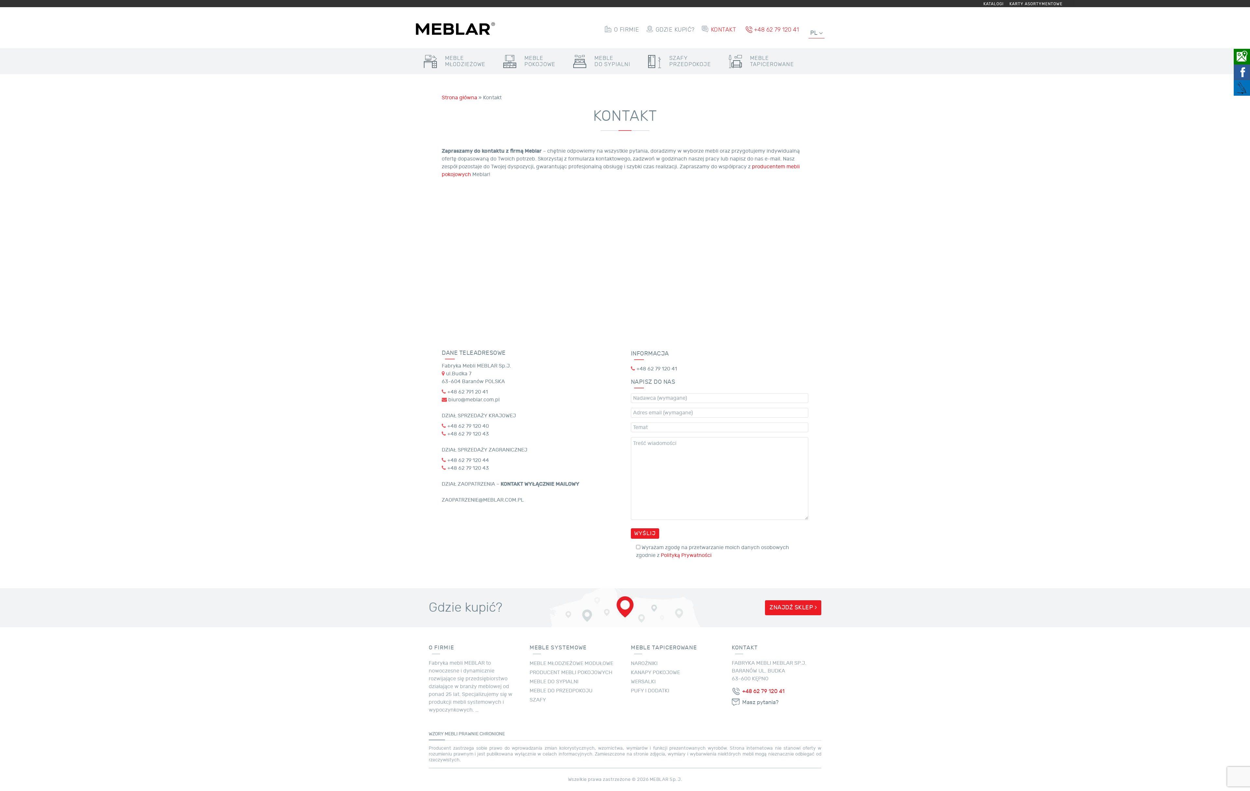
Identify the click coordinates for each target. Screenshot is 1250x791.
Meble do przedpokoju (561, 691)
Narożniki (644, 663)
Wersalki (643, 682)
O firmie (626, 29)
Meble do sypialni (554, 682)
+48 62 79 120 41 (776, 29)
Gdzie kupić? (675, 29)
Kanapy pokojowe (655, 672)
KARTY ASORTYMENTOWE (1035, 4)
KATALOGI (993, 4)
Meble (465, 61)
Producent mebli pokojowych (571, 672)
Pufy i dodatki (650, 691)
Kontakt (723, 29)
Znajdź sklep (792, 607)
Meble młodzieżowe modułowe (571, 663)
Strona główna (459, 98)
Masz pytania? (760, 702)
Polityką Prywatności (686, 555)
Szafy (690, 61)
